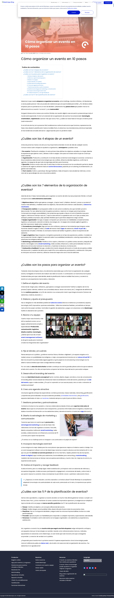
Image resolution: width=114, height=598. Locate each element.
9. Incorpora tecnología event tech (36, 91)
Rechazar (87, 12)
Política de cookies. (72, 8)
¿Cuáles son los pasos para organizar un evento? (38, 74)
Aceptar (74, 12)
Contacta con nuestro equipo (44, 565)
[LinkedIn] (2, 288)
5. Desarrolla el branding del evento (36, 83)
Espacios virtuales (16, 577)
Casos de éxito (64, 571)
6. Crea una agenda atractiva (35, 85)
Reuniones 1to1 (15, 570)
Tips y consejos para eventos (43, 53)
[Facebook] (2, 297)
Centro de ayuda (40, 570)
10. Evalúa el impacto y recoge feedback (38, 92)
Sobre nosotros (40, 560)
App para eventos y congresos (20, 562)
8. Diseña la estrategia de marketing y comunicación (41, 89)
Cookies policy (102, 595)
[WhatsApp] (2, 301)
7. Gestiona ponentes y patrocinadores (38, 87)
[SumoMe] (2, 309)
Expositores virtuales (17, 575)
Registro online (16, 560)
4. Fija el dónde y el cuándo (34, 81)
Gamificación (15, 583)
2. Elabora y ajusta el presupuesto (36, 78)
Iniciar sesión (98, 3)
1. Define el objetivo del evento (35, 76)
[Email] (2, 305)
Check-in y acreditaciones (19, 580)
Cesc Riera (25, 53)
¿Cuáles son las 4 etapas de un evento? (35, 70)
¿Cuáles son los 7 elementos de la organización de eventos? (42, 72)
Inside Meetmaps (40, 562)
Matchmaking (15, 572)
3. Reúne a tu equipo (32, 80)
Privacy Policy (110, 595)
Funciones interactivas (18, 585)
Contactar (108, 3)
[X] (2, 293)
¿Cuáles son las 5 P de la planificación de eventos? (39, 95)
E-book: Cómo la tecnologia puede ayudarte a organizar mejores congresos (68, 566)
